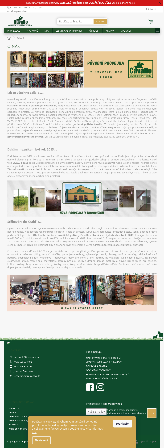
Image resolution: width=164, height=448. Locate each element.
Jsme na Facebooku (24, 371)
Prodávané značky (18, 420)
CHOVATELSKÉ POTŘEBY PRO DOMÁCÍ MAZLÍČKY (82, 2)
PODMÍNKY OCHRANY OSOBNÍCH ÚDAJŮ (107, 374)
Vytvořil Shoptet (148, 441)
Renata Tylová (131, 273)
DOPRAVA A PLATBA (96, 366)
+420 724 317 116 (23, 366)
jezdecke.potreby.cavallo (27, 375)
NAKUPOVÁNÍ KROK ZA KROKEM (103, 358)
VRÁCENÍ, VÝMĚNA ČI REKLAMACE (104, 362)
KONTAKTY (15, 424)
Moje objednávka (18, 428)
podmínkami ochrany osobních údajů (127, 413)
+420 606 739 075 (23, 361)
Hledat (100, 21)
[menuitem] (13, 30)
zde (34, 432)
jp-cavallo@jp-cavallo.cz (26, 357)
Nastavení (41, 440)
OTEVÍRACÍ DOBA (18, 416)
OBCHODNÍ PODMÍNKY (98, 370)
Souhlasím (122, 423)
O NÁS (12, 412)
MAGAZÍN (14, 408)
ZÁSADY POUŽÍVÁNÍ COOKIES (101, 378)
